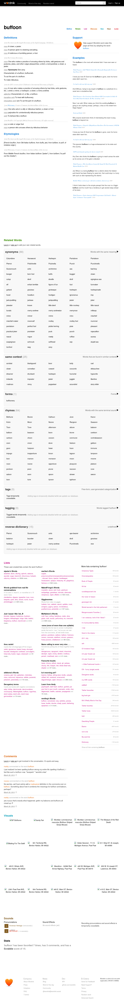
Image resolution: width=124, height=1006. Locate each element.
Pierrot (9, 263)
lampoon (94, 453)
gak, (12, 675)
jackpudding (53, 300)
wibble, (26, 677)
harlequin (73, 289)
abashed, (7, 573)
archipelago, (45, 592)
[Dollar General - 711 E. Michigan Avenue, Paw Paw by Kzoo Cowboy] (85, 844)
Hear (109, 29)
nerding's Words (48, 698)
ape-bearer (74, 533)
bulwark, (33, 576)
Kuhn (8, 422)
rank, (48, 618)
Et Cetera (85, 978)
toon (8, 479)
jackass (30, 300)
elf (7, 284)
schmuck (30, 341)
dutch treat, (25, 694)
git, (63, 663)
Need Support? (86, 985)
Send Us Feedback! (88, 981)
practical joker (11, 331)
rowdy (51, 336)
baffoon (7, 786)
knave (29, 305)
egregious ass (96, 279)
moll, (43, 616)
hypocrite (94, 373)
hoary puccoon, (46, 639)
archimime (53, 268)
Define (69, 29)
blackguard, (14, 651)
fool (71, 284)
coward (51, 368)
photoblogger (8, 602)
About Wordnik (29, 981)
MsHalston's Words (49, 613)
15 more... (45, 694)
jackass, (67, 663)
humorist (73, 373)
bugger (72, 274)
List (85, 29)
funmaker (94, 284)
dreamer (9, 373)
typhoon (73, 479)
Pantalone (74, 258)
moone (93, 458)
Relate (78, 29)
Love (116, 29)
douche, (54, 703)
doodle (51, 279)
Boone (30, 417)
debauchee (95, 368)
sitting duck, (57, 675)
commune (73, 437)
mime (8, 315)
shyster (44, 668)
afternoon (52, 427)
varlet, (6, 649)
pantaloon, (51, 635)
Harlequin (52, 258)
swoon (93, 474)
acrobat (9, 363)
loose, (43, 703)
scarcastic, (62, 689)
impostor (30, 379)
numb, (26, 599)
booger (9, 274)
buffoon (86, 48)
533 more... (66, 594)
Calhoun (52, 417)
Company (27, 978)
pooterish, (32, 677)
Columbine (10, 258)
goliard (9, 289)
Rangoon (73, 422)
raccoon (73, 469)
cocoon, (44, 637)
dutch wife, (17, 694)
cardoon (94, 432)
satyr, (6, 689)
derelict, (60, 653)
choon (29, 437)
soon (29, 474)
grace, (43, 618)
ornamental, (61, 677)
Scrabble (8, 948)
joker (92, 300)
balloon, (64, 635)
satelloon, (57, 637)
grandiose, (54, 592)
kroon (51, 453)
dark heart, (54, 686)
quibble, (66, 604)
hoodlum (30, 295)
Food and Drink (77, 113)
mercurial (69, 618)
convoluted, (51, 701)
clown (93, 274)
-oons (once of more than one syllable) (57, 625)
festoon (72, 443)
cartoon (9, 437)
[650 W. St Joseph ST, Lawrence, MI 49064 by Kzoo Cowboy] (108, 867)
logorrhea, (32, 691)
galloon (93, 443)
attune (72, 427)
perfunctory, (59, 618)
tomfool (9, 347)
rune (92, 469)
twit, (58, 665)
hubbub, (44, 604)
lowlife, (52, 691)
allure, (13, 573)
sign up (14, 245)
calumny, (7, 578)
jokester (9, 305)
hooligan (52, 295)
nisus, (6, 677)
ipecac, (56, 606)
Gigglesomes (46, 599)
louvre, (31, 599)
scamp (93, 336)
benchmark (22, 621)
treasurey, (60, 580)
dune (50, 443)
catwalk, (69, 675)
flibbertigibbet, (18, 691)
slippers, (16, 597)
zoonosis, (50, 637)
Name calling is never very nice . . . (55, 644)
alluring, (18, 573)
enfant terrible (32, 284)
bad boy (94, 268)
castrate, (58, 691)
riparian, (56, 578)
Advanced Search (87, 998)
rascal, (59, 663)
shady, (59, 703)
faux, (47, 616)
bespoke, (7, 599)
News (45, 978)
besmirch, (18, 576)
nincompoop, (8, 691)
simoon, (64, 637)
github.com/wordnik (68, 985)
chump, (49, 663)
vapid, (52, 594)
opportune (52, 463)
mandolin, (45, 590)
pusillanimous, (46, 609)
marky (6, 766)
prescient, (7, 679)
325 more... (20, 602)
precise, (68, 701)
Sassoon (94, 422)
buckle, (48, 703)
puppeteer (52, 384)
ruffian (72, 336)
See (102, 29)
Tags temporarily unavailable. (12, 496)
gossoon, (70, 637)
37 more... (53, 668)
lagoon (72, 453)
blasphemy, (8, 621)
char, (72, 689)
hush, (59, 590)
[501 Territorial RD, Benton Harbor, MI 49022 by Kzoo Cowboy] (39, 844)
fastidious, (58, 616)
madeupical (34, 784)
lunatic (8, 310)
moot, (71, 604)
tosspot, (53, 665)
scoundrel (73, 384)
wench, (60, 604)
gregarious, (70, 580)
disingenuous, (46, 651)
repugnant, (55, 651)
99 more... (67, 639)
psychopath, (45, 686)
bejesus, (13, 616)
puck (50, 331)
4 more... (54, 705)
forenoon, (70, 635)
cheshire (13, 578)
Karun (93, 417)
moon (72, 458)
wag (29, 347)
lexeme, (44, 675)
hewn (51, 448)
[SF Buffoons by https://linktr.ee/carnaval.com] (15, 820)
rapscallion (95, 331)
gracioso (30, 289)
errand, (21, 599)
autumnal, (12, 677)
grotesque (52, 289)
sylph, (54, 679)
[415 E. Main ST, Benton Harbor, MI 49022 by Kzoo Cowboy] (108, 890)
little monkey (74, 305)
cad (92, 363)
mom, (32, 597)
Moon (29, 422)
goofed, (67, 686)
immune (94, 448)
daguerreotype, (46, 679)
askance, (30, 573)
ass (71, 268)
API (63, 981)
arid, (55, 590)
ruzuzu (6, 781)
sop (71, 341)
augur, (12, 576)
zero (56, 656)
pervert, (44, 656)
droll (71, 279)
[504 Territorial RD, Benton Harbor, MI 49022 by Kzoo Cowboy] (39, 890)
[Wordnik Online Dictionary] (9, 3)
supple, (43, 573)
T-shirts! (26, 994)
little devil (52, 305)
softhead (52, 341)
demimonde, (17, 689)
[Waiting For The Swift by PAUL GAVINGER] (15, 843)
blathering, (70, 703)
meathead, (51, 656)
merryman (74, 310)
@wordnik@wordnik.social (52, 991)
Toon (8, 427)
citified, (44, 677)
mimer (29, 315)
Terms (83, 988)
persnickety (15, 679)
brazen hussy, (22, 649)
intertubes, (28, 675)
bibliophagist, (15, 618)
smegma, (44, 606)
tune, (28, 597)
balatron (9, 538)
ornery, (55, 653)
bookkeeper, (63, 578)
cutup (8, 279)
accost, (52, 618)
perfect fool (31, 326)
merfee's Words (48, 571)
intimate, (61, 592)
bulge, (22, 618)
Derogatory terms (11, 684)
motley (51, 321)
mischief (94, 315)
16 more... (25, 679)
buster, (13, 654)
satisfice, (63, 701)
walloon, (58, 635)
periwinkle (55, 609)
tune (29, 479)
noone (29, 463)
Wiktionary (11, 105)
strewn (72, 474)
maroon (30, 458)
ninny (29, 384)
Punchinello (95, 263)
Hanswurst (31, 258)
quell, (13, 599)
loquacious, (20, 677)
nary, (58, 701)
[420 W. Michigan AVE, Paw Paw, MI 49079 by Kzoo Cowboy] (85, 867)
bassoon (30, 432)
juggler (72, 379)
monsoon (52, 458)
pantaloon (10, 326)
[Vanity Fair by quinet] (39, 820)
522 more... (54, 583)
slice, (68, 616)
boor (50, 363)
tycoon (51, 479)
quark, (64, 703)
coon (8, 443)
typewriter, (22, 597)
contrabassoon (96, 437)
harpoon (30, 448)
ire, (65, 618)
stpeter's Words (10, 571)
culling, (51, 616)
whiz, (17, 599)
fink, (48, 665)
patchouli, (64, 590)
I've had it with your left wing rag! (82, 84)
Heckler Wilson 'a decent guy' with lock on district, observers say (91, 181)
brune (72, 432)
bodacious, (20, 616)
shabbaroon (56, 639)
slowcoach (25, 654)
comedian (31, 368)
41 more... (65, 656)
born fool (30, 274)
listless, (50, 675)
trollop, (10, 689)
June (71, 417)
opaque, (54, 580)
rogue (29, 336)
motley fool (74, 321)
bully (71, 363)
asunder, (7, 576)
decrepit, (44, 653)
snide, (68, 689)
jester (72, 300)
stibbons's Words (11, 672)
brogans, (7, 618)
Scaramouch (11, 268)
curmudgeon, (30, 651)
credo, (64, 616)
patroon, (44, 635)
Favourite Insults (48, 661)
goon (8, 448)
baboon (94, 427)
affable (56, 594)
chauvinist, (67, 651)
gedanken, (21, 675)
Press (25, 985)
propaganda (66, 691)
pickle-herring (54, 326)
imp (92, 295)
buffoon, (15, 621)
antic (29, 268)
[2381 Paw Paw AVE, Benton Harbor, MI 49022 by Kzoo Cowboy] (15, 890)
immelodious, (63, 606)
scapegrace (10, 341)
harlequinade (96, 289)
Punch (72, 263)
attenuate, (67, 592)
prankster (31, 331)
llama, (51, 578)
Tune (29, 427)
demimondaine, (27, 689)
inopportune (32, 453)
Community (21, 3)
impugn (9, 453)
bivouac (59, 679)
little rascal (95, 305)
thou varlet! (9, 644)
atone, (51, 590)
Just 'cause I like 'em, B (13, 613)
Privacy (83, 991)
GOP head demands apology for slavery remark (86, 152)
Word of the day (34, 3)
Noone (51, 422)
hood (8, 295)
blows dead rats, (65, 665)
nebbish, (54, 604)
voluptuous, (45, 594)
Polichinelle (31, 263)
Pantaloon (95, 258)
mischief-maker (12, 321)
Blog (44, 981)
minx (71, 315)
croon (29, 443)
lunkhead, (22, 651)
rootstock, (53, 677)
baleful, (31, 618)
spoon (51, 474)
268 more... (69, 679)
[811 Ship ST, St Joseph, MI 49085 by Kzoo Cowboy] (108, 844)
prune (51, 469)
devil (29, 279)
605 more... (48, 621)
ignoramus (74, 295)
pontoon (9, 469)
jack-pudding (11, 300)
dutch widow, (8, 694)
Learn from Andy (48, 684)
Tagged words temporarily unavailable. (16, 515)
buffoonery (10, 400)
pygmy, (51, 606)
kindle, (64, 675)
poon (29, 469)
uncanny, (7, 675)
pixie (71, 326)
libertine (94, 379)
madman (9, 384)
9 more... (19, 696)
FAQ (25, 991)
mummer (94, 321)
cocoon (51, 437)
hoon (72, 448)
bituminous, (26, 576)
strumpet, (30, 649)
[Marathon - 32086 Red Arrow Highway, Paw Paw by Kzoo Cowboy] (62, 867)
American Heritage (16, 925)
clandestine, (8, 597)
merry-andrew (32, 310)
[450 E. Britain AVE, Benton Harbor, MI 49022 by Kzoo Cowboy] (15, 867)
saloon (9, 474)
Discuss (93, 29)
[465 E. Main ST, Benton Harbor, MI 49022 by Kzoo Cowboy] (62, 890)
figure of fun (53, 284)
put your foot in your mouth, (56, 687)
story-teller (95, 384)
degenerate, (45, 691)
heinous (44, 583)
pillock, (54, 663)
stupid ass (94, 341)
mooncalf (31, 321)
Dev (63, 978)
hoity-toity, (7, 654)
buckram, (27, 616)
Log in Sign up (114, 3)
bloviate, (7, 616)
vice (92, 543)
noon (8, 463)
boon (50, 432)
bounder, (7, 651)
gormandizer (8, 696)
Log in (6, 245)
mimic (51, 315)
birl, (48, 677)
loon (8, 458)
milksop (94, 310)
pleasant (94, 326)
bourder (30, 538)
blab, (26, 618)
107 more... (66, 609)
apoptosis (44, 705)
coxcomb (73, 368)
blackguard (31, 363)
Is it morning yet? (48, 672)
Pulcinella (52, 263)
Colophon (27, 988)
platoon (93, 463)
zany (50, 347)
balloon (9, 432)
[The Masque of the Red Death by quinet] (108, 820)
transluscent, (46, 580)
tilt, (65, 580)
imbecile (9, 379)
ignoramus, (13, 649)
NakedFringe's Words (50, 587)
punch (72, 331)
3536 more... (24, 578)
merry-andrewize (55, 310)
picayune (73, 463)
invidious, (66, 653)
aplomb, (24, 573)
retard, (61, 651)
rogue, (18, 654)
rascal (8, 336)
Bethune (9, 417)
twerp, (43, 663)
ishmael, (45, 578)
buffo (50, 274)
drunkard (30, 373)
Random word (48, 3)
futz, (49, 604)
